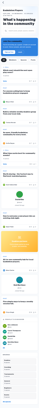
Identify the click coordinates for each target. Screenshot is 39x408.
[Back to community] (3, 2)
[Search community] (5, 31)
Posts (33, 60)
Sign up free (9, 52)
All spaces (7, 402)
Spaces (24, 60)
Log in (20, 52)
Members (12, 60)
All (4, 60)
